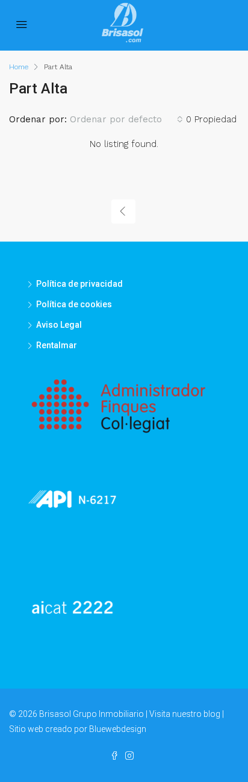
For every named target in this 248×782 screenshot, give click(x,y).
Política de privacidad (79, 284)
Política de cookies (74, 304)
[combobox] (126, 119)
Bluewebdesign (117, 729)
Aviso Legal (59, 325)
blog (211, 714)
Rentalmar (56, 345)
